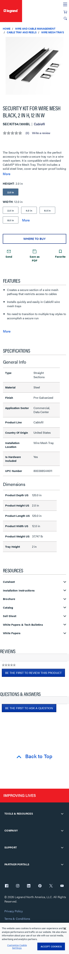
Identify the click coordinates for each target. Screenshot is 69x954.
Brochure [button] (9, 599)
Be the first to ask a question (29, 708)
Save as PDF (35, 258)
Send (9, 256)
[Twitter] (51, 886)
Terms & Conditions (17, 919)
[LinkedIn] (28, 886)
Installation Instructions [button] (19, 590)
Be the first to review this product (35, 674)
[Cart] (65, 12)
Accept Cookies (51, 946)
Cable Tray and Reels (22, 32)
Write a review (41, 133)
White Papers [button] (11, 633)
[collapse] (62, 814)
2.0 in (10, 210)
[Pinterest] (40, 886)
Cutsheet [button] (9, 581)
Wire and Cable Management (35, 28)
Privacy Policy (13, 911)
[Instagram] (17, 886)
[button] (65, 40)
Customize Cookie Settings (17, 946)
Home (6, 28)
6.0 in (47, 210)
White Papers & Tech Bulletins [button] (23, 624)
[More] (26, 220)
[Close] (65, 929)
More (6, 174)
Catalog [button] (8, 607)
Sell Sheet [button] (9, 616)
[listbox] (34, 68)
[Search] (65, 18)
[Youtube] (62, 886)
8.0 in (10, 220)
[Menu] (65, 4)
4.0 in (29, 210)
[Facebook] (6, 886)
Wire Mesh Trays (52, 32)
